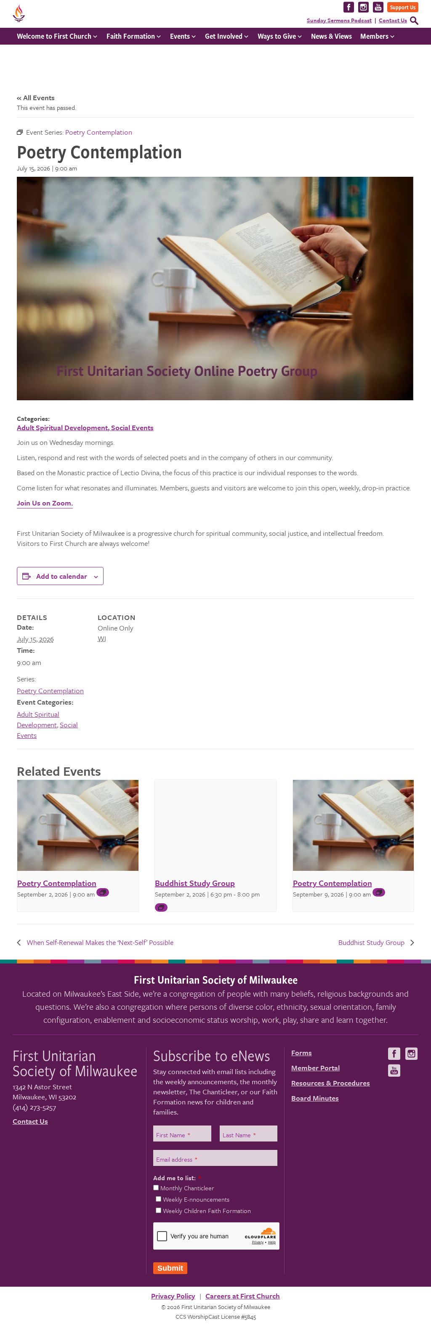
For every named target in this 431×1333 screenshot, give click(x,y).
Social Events (132, 427)
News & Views (331, 36)
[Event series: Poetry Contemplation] (103, 892)
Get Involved (223, 36)
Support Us (402, 7)
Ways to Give (277, 36)
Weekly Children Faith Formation (207, 1210)
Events (180, 36)
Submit (170, 1268)
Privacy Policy (173, 1295)
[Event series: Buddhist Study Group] (161, 907)
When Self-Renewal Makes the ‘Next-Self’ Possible (99, 942)
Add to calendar (61, 576)
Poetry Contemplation (50, 690)
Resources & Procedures (330, 1083)
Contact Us (393, 20)
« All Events (36, 97)
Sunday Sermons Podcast (339, 20)
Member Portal (315, 1067)
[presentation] (77, 825)
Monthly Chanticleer (187, 1187)
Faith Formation (130, 36)
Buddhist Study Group (195, 883)
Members (374, 36)
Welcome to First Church (54, 36)
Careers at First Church (242, 1295)
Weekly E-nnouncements (196, 1199)
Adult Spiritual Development (62, 427)
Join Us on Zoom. (45, 503)
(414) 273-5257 (34, 1107)
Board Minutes (315, 1098)
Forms (301, 1052)
